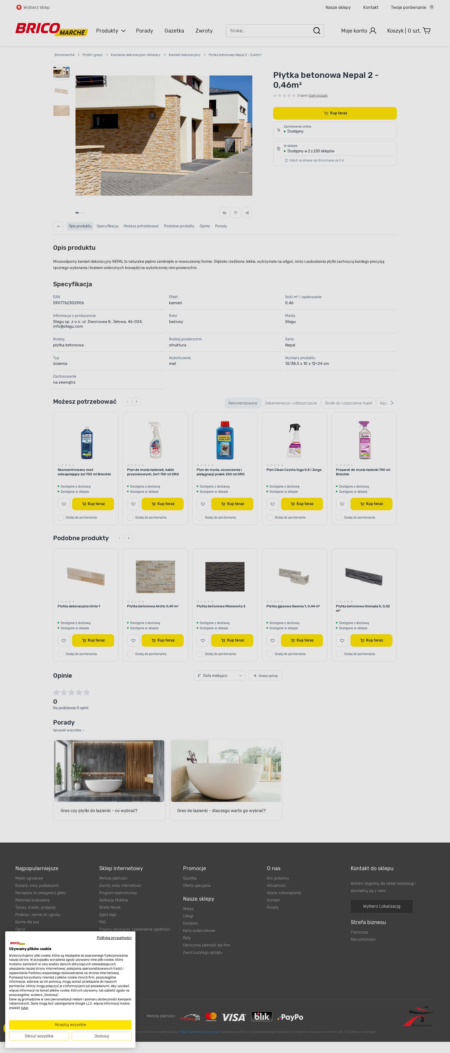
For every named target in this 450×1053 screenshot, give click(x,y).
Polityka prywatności (114, 938)
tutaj (24, 1008)
